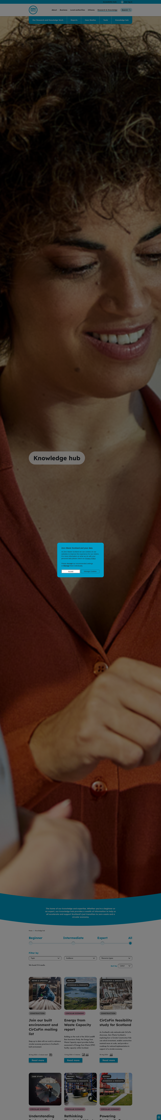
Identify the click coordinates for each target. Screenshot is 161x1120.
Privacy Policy (90, 558)
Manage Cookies (90, 571)
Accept (70, 571)
